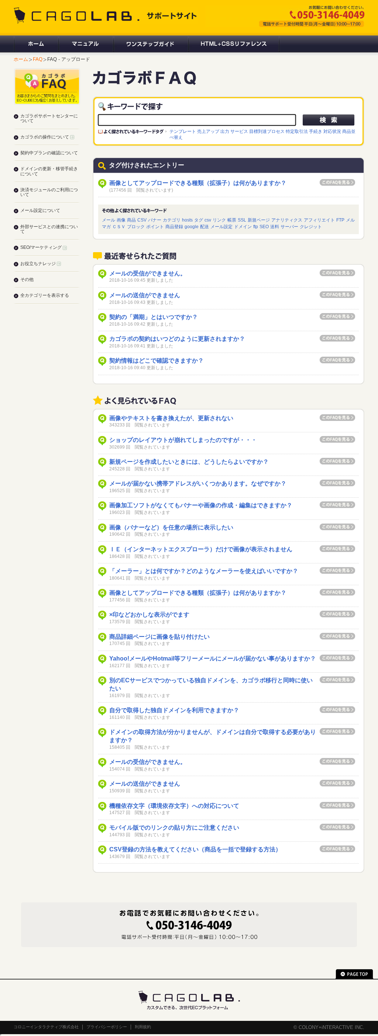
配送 (204, 226)
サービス (239, 131)
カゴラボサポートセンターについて (49, 118)
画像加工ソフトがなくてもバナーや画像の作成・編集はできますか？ (200, 505)
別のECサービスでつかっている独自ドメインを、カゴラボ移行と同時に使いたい (211, 684)
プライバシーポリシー (106, 1027)
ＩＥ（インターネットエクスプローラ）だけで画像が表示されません (200, 549)
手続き (315, 131)
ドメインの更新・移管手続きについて (49, 171)
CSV (142, 219)
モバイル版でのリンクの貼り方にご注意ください (174, 827)
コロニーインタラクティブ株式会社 (46, 1027)
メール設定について (40, 210)
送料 (274, 226)
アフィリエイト (319, 219)
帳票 (231, 219)
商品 (131, 219)
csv (208, 219)
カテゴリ (172, 219)
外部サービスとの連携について (49, 229)
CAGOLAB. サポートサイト (106, 15)
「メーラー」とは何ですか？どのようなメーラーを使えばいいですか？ (203, 571)
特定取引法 (297, 131)
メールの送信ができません (144, 295)
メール (108, 219)
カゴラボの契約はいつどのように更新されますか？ (177, 339)
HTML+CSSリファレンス (234, 43)
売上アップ (208, 131)
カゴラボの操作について (45, 137)
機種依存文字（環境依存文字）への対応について (174, 806)
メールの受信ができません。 (147, 273)
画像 (121, 219)
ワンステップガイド (150, 43)
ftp (255, 226)
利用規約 (143, 1027)
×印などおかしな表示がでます (149, 614)
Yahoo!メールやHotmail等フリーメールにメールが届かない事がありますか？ (212, 658)
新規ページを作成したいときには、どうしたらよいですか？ (189, 462)
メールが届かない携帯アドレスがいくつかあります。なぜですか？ (197, 483)
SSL (242, 219)
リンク (219, 219)
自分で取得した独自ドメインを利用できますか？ (174, 710)
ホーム (36, 43)
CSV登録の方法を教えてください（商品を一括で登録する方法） (195, 849)
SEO (264, 226)
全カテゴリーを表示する (44, 295)
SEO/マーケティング (41, 247)
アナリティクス (286, 219)
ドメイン (243, 226)
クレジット (311, 226)
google (192, 226)
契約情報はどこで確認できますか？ (156, 360)
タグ (198, 219)
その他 (27, 279)
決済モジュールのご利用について (49, 192)
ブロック (136, 226)
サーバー (289, 226)
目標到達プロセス (267, 131)
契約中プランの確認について (49, 152)
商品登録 (174, 226)
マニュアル (85, 43)
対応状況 (332, 131)
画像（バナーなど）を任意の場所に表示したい (171, 527)
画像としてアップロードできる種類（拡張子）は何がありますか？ (197, 183)
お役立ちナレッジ (38, 263)
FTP (340, 219)
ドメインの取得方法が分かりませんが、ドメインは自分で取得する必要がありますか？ (212, 736)
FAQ (37, 59)
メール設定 (221, 226)
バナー (154, 219)
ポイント (155, 226)
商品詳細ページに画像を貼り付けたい (159, 637)
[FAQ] (144, 82)
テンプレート (182, 131)
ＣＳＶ (119, 226)
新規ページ (259, 219)
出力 (224, 131)
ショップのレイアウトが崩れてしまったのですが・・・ (183, 440)
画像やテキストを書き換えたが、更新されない (171, 418)
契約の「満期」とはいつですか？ (153, 317)
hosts (187, 219)
